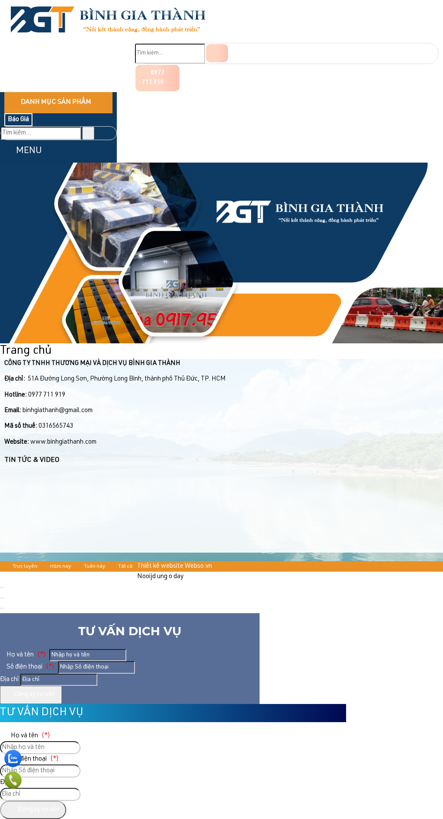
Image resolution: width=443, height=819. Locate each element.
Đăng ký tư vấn (33, 694)
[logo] (108, 37)
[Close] (2, 588)
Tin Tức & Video (31, 460)
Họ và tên (25, 655)
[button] (7, 151)
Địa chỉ (9, 679)
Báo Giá (18, 119)
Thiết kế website (160, 566)
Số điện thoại (30, 667)
